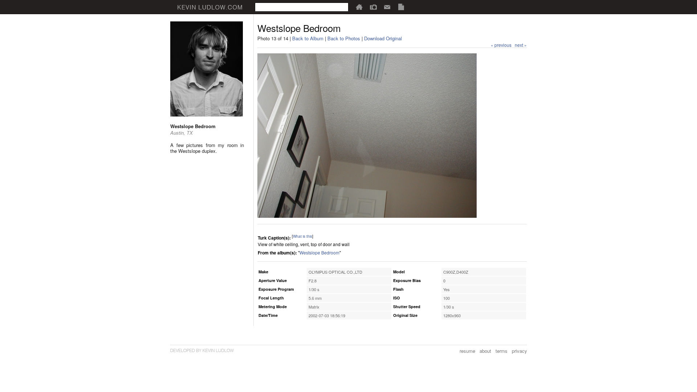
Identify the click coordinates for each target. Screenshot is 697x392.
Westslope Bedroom (319, 252)
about (485, 350)
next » (521, 45)
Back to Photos (343, 38)
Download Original (383, 38)
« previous (501, 45)
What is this (302, 236)
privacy (519, 350)
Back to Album (307, 38)
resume (467, 350)
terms (502, 350)
